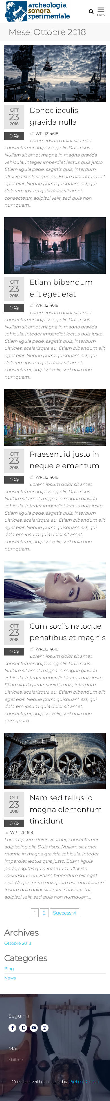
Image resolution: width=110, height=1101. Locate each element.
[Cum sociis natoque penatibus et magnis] (55, 589)
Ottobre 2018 (17, 943)
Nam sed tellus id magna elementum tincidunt (66, 809)
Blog (9, 968)
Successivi (64, 913)
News (10, 978)
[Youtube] (34, 1028)
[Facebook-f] (12, 1028)
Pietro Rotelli (84, 1081)
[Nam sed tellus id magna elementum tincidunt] (55, 761)
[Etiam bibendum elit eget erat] (55, 245)
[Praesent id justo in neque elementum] (55, 417)
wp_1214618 (47, 133)
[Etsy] (23, 1028)
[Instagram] (45, 1028)
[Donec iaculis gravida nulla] (55, 73)
